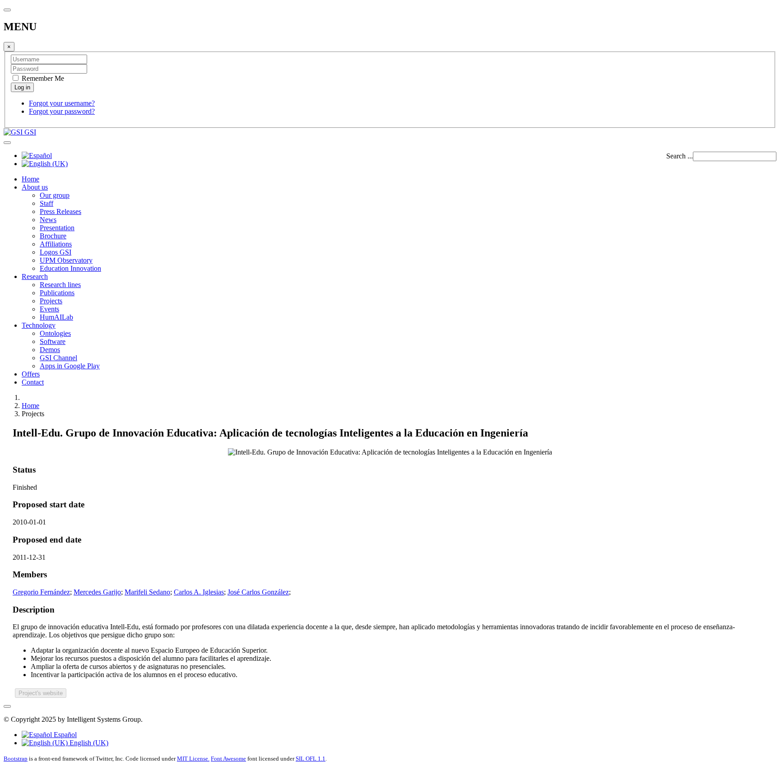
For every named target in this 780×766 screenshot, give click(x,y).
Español (64, 734)
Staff (46, 203)
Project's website (41, 693)
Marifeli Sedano (147, 592)
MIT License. (193, 758)
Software (52, 341)
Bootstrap (16, 758)
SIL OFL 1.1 (310, 758)
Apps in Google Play (70, 366)
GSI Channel (58, 358)
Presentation (57, 228)
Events (49, 309)
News (48, 219)
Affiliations (56, 244)
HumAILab (56, 317)
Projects (51, 301)
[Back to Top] (7, 706)
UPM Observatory (66, 260)
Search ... (679, 156)
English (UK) (88, 743)
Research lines (60, 284)
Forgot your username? (62, 103)
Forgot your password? (62, 111)
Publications (57, 293)
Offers (31, 374)
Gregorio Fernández (41, 592)
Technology (39, 325)
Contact (33, 382)
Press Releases (60, 211)
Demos (50, 349)
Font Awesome (228, 758)
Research (35, 276)
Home (30, 179)
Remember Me (42, 78)
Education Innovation (70, 268)
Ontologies (55, 333)
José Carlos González (258, 592)
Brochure (53, 236)
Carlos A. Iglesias (199, 592)
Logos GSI (55, 252)
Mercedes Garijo (97, 592)
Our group (55, 195)
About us (35, 187)
